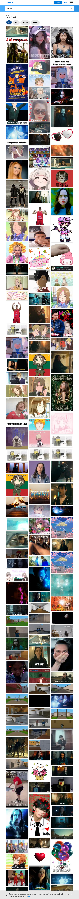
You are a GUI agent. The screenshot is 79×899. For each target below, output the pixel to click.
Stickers (25, 22)
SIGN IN (66, 2)
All (9, 22)
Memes (35, 22)
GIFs (16, 22)
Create (59, 2)
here (29, 896)
